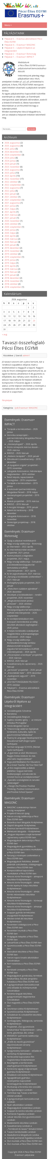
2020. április (10, 236)
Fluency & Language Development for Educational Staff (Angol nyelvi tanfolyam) (25, 741)
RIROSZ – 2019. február (18, 504)
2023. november (12, 166)
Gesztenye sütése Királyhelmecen (22, 1008)
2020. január (10, 245)
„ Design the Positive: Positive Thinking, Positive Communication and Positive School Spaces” (23, 789)
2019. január (10, 275)
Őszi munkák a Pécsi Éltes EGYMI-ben (24, 1141)
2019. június (10, 260)
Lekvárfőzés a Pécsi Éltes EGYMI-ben (24, 942)
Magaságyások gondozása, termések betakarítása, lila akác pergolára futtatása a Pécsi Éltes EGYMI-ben (24, 978)
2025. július (10, 148)
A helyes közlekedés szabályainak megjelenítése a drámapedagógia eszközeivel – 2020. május (23, 633)
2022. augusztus (12, 187)
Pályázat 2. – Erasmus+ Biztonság (20, 53)
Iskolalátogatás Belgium (18, 716)
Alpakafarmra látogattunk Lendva (23, 1135)
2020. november (12, 221)
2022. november (12, 178)
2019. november (12, 251)
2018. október (11, 284)
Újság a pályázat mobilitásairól (21, 540)
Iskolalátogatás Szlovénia (19, 710)
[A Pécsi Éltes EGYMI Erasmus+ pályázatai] (24, 18)
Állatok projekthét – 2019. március (23, 501)
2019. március (11, 269)
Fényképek (7, 400)
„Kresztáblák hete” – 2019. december (24, 673)
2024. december (12, 151)
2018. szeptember (13, 287)
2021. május (10, 208)
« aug (4, 334)
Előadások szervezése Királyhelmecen (24, 1074)
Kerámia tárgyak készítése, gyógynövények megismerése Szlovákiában (21, 996)
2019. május (10, 263)
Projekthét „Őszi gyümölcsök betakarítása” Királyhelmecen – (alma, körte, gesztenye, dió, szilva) (24, 1029)
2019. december (12, 248)
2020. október (11, 224)
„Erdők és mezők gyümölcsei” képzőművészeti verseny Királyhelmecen (21, 1044)
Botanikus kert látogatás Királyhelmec (25, 822)
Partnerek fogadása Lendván (20, 1114)
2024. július (10, 157)
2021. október (11, 196)
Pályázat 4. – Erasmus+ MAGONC (20, 44)
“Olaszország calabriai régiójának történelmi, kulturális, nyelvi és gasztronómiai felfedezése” (23, 732)
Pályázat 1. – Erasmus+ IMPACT (19, 56)
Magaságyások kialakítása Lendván (23, 1108)
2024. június (10, 160)
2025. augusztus (12, 145)
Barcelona (12, 713)
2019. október (11, 254)
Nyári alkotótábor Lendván (20, 1105)
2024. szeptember (13, 154)
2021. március (11, 214)
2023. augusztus (12, 169)
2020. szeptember (13, 227)
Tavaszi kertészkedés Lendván (21, 1132)
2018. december (12, 278)
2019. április (10, 266)
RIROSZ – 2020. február (18, 453)
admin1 (26, 355)
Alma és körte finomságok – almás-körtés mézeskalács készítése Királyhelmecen (23, 894)
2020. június (10, 230)
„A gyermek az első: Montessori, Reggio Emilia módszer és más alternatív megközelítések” (22, 756)
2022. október (11, 181)
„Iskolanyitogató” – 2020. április (22, 444)
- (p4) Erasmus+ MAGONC (26, 407)
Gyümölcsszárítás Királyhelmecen (22, 1011)
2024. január (10, 163)
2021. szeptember (13, 199)
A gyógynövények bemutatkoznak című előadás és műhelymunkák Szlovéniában (23, 987)
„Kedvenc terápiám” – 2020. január (23, 456)
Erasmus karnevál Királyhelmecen (23, 828)
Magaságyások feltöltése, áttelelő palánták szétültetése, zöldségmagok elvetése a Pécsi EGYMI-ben (24, 864)
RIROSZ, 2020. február (17, 661)
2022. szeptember (13, 184)
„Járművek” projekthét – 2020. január (24, 670)
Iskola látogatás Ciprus (18, 726)
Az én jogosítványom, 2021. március (23, 573)
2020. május (10, 233)
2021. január (10, 217)
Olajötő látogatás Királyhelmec (21, 825)
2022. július (10, 190)
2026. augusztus (12, 142)
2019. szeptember (13, 257)
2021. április (10, 211)
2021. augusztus (12, 202)
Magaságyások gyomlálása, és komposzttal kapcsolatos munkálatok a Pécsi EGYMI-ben (24, 849)
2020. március (11, 239)
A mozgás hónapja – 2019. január (22, 507)
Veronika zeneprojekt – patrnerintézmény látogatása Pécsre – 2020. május (24, 438)
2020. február (11, 242)
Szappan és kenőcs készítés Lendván (24, 1111)
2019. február (11, 272)
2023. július (10, 172)
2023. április (10, 175)
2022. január (10, 193)
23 (34, 320)
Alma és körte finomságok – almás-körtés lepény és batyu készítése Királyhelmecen (23, 885)
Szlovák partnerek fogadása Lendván (24, 1138)
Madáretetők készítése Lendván (22, 1123)
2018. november (12, 281)
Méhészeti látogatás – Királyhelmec (23, 831)
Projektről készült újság (18, 813)
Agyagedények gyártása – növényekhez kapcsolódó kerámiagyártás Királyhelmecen (22, 1080)
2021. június (10, 205)
